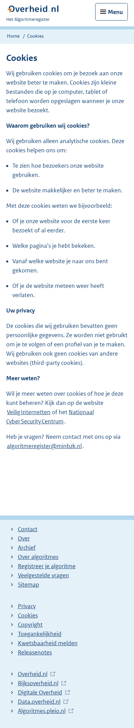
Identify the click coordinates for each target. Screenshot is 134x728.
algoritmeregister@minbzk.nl (44, 446)
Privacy (27, 606)
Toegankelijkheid (40, 634)
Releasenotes (35, 652)
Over (24, 538)
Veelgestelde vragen (43, 575)
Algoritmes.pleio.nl (42, 711)
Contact (27, 529)
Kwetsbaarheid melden (48, 643)
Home (13, 36)
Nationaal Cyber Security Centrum (50, 416)
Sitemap (28, 584)
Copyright (30, 624)
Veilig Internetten (29, 412)
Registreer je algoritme (47, 566)
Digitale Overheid (40, 693)
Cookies (28, 615)
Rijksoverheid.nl (38, 683)
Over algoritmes (38, 557)
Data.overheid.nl (39, 702)
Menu (115, 12)
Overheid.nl (32, 674)
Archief (27, 547)
